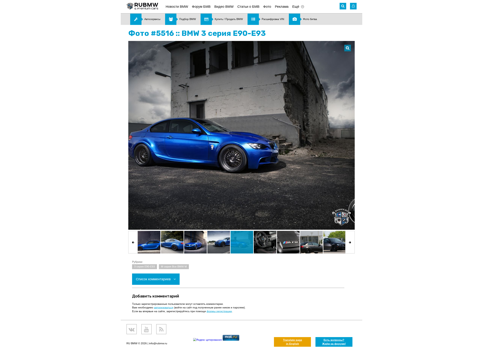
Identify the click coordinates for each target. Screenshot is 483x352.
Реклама (281, 6)
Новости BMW (177, 6)
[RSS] (161, 329)
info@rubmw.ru (158, 343)
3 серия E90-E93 (144, 266)
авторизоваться (163, 307)
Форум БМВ (201, 6)
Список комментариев (154, 279)
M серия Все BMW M (174, 266)
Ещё (295, 6)
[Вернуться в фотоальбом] (347, 48)
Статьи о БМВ (248, 6)
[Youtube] (146, 329)
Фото (267, 6)
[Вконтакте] (131, 329)
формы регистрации (219, 311)
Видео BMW (224, 6)
